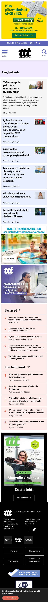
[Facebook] (36, 43)
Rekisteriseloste (31, 522)
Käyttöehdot (29, 524)
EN (31, 43)
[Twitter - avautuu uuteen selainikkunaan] (34, 529)
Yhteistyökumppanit (32, 519)
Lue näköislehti (24, 497)
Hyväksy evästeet (10, 598)
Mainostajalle (13, 561)
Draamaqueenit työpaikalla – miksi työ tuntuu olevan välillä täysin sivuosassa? (26, 411)
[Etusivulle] (24, 53)
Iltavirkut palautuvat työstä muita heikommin (23, 387)
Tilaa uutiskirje (22, 43)
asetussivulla (7, 593)
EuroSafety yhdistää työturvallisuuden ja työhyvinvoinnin (26, 376)
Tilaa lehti (10, 43)
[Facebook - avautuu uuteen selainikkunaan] (28, 529)
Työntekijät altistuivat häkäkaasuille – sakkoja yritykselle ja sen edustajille (26, 399)
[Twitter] (39, 43)
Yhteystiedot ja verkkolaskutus (34, 559)
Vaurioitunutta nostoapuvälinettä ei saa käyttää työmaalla (26, 423)
